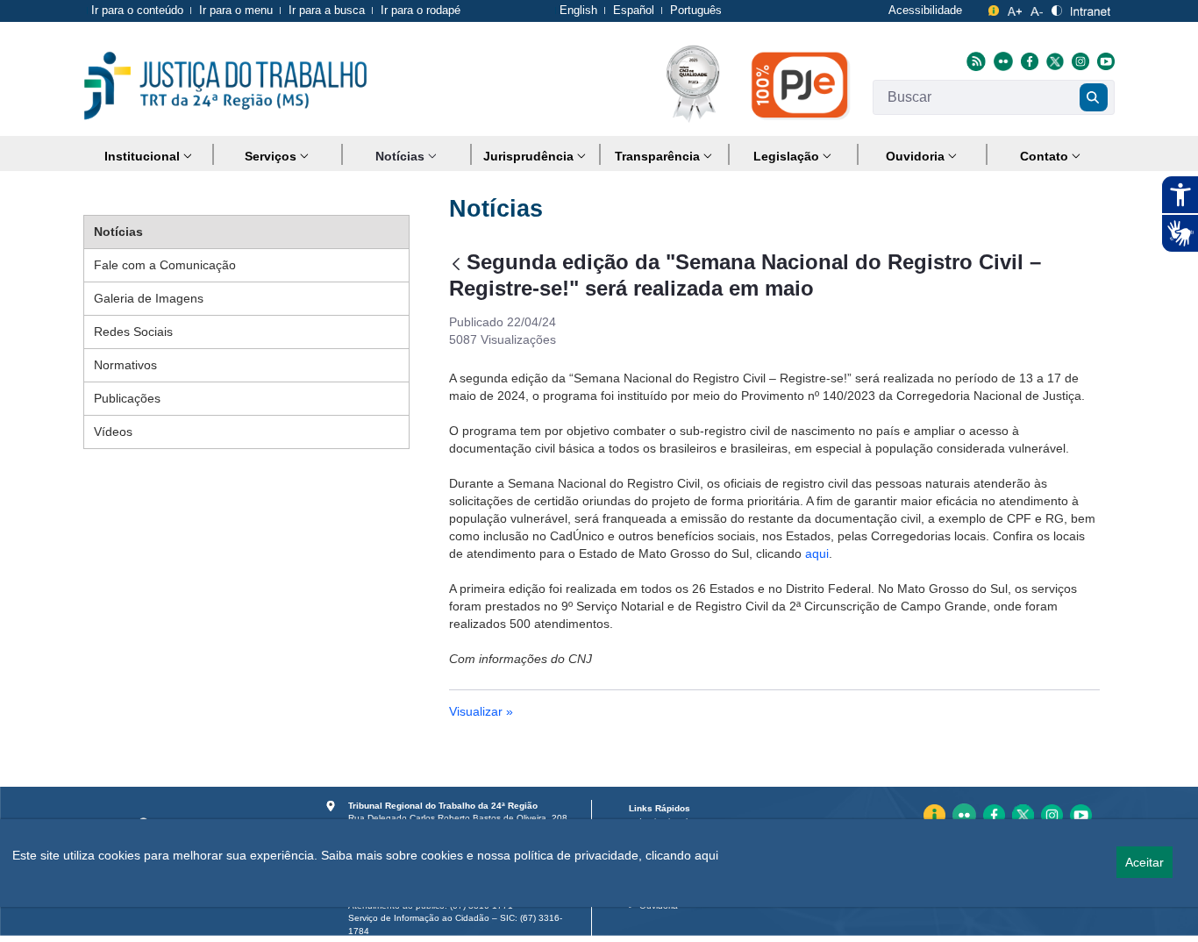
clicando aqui (681, 855)
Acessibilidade (925, 10)
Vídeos (113, 432)
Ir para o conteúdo (137, 10)
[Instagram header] (1078, 61)
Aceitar (1144, 862)
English (578, 10)
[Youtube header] (1104, 61)
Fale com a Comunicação (165, 265)
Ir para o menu (236, 10)
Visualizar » (481, 711)
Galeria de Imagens (148, 298)
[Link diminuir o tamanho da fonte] (1036, 8)
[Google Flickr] (1001, 61)
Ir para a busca (327, 10)
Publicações (127, 398)
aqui (817, 553)
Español (633, 10)
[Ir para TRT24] (225, 86)
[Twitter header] (1053, 61)
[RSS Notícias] (974, 61)
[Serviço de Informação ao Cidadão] (993, 8)
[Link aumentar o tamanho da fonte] (1015, 8)
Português (696, 10)
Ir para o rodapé (420, 10)
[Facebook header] (1027, 61)
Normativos (125, 365)
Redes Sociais (133, 332)
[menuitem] (147, 156)
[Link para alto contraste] (1057, 8)
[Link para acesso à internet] (1090, 8)
